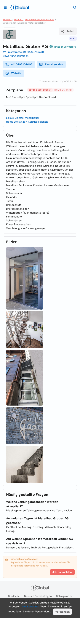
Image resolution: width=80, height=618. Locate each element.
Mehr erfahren (30, 606)
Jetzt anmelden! (62, 572)
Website (16, 73)
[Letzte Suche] (75, 7)
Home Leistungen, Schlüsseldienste (27, 121)
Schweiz (7, 19)
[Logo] (19, 7)
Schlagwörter (64, 596)
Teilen (70, 31)
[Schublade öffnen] (5, 7)
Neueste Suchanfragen (38, 596)
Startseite (14, 596)
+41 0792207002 (21, 64)
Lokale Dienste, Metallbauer (22, 117)
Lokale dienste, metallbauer (39, 19)
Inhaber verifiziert (64, 46)
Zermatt (18, 19)
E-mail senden (54, 64)
